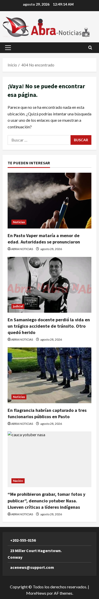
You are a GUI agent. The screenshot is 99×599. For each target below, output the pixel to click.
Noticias (19, 222)
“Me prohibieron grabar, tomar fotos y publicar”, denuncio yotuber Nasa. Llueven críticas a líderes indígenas (46, 500)
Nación (18, 481)
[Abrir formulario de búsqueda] (90, 47)
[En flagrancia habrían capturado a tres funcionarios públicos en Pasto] (49, 375)
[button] (8, 47)
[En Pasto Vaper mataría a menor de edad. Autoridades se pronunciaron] (49, 200)
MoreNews (36, 593)
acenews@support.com (32, 567)
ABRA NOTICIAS (22, 249)
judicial (18, 306)
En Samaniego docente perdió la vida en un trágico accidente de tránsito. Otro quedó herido (49, 326)
